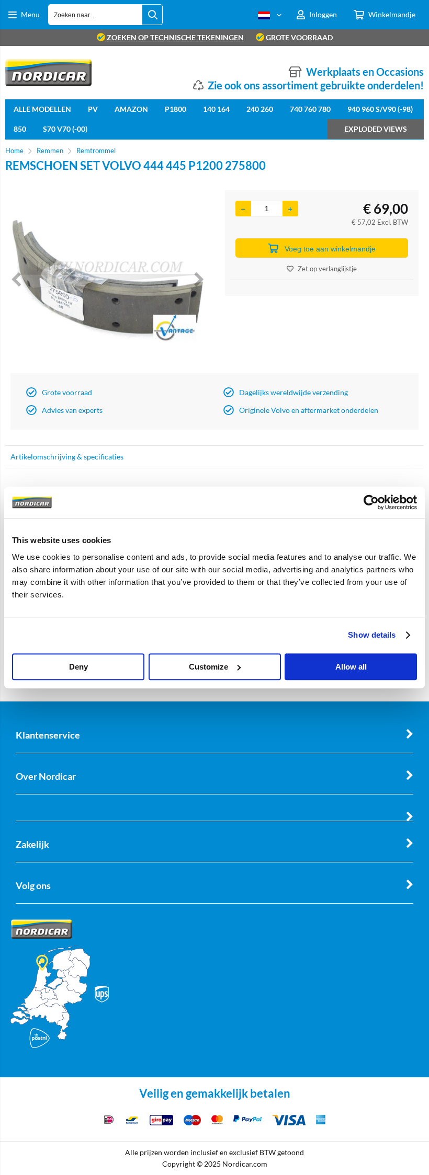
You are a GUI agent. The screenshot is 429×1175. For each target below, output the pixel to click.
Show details (372, 634)
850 (20, 128)
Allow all (351, 666)
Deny (78, 666)
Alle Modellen (42, 109)
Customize (208, 666)
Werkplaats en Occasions (365, 71)
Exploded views (375, 128)
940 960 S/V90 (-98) (380, 109)
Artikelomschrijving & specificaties (66, 456)
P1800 (175, 109)
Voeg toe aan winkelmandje (330, 249)
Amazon (131, 109)
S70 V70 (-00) (65, 128)
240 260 (259, 109)
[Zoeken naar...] (152, 14)
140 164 (216, 109)
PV (93, 109)
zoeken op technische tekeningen (174, 37)
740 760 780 (310, 109)
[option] (107, 279)
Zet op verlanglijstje (327, 268)
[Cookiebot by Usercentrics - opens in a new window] (371, 502)
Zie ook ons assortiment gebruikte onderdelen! (316, 85)
